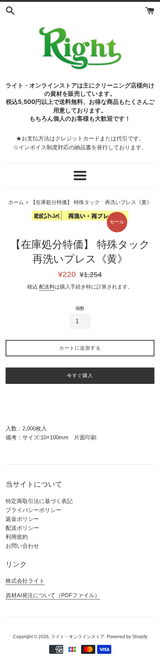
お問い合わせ (22, 545)
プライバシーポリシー (33, 510)
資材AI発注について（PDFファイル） (53, 595)
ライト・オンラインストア (78, 636)
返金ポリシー (22, 519)
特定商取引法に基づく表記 (39, 501)
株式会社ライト (25, 581)
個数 (80, 308)
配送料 (47, 287)
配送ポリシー (22, 528)
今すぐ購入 (80, 375)
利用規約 (17, 537)
